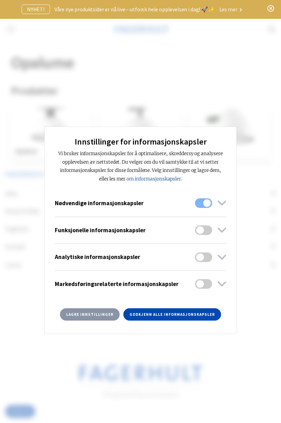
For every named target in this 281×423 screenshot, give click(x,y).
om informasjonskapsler (153, 179)
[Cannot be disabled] (203, 203)
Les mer (229, 9)
